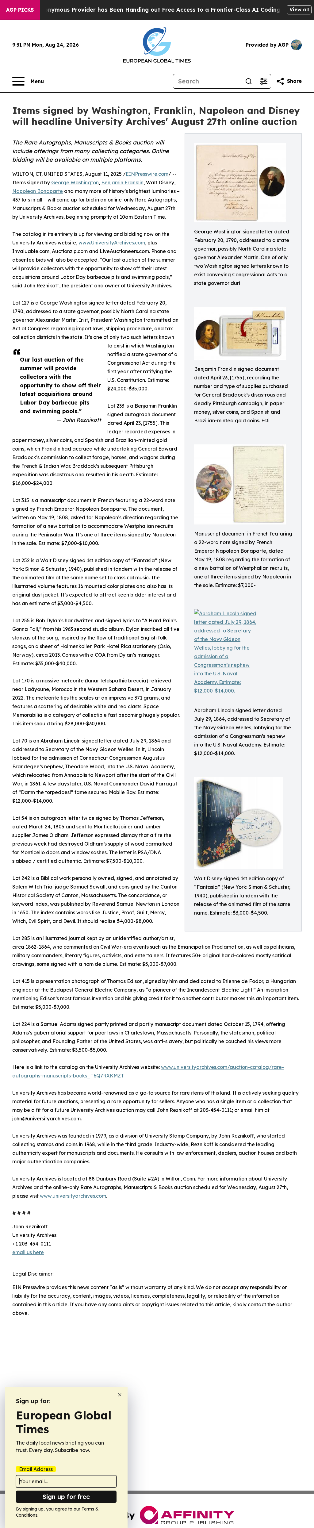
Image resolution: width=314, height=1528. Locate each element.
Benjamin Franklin (122, 182)
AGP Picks (20, 10)
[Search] (248, 81)
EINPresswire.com (147, 174)
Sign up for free (66, 1496)
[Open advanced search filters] (263, 81)
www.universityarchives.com (73, 1196)
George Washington (75, 182)
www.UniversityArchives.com (111, 243)
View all (299, 9)
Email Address (36, 1469)
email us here (28, 1252)
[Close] (120, 1395)
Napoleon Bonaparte (37, 191)
